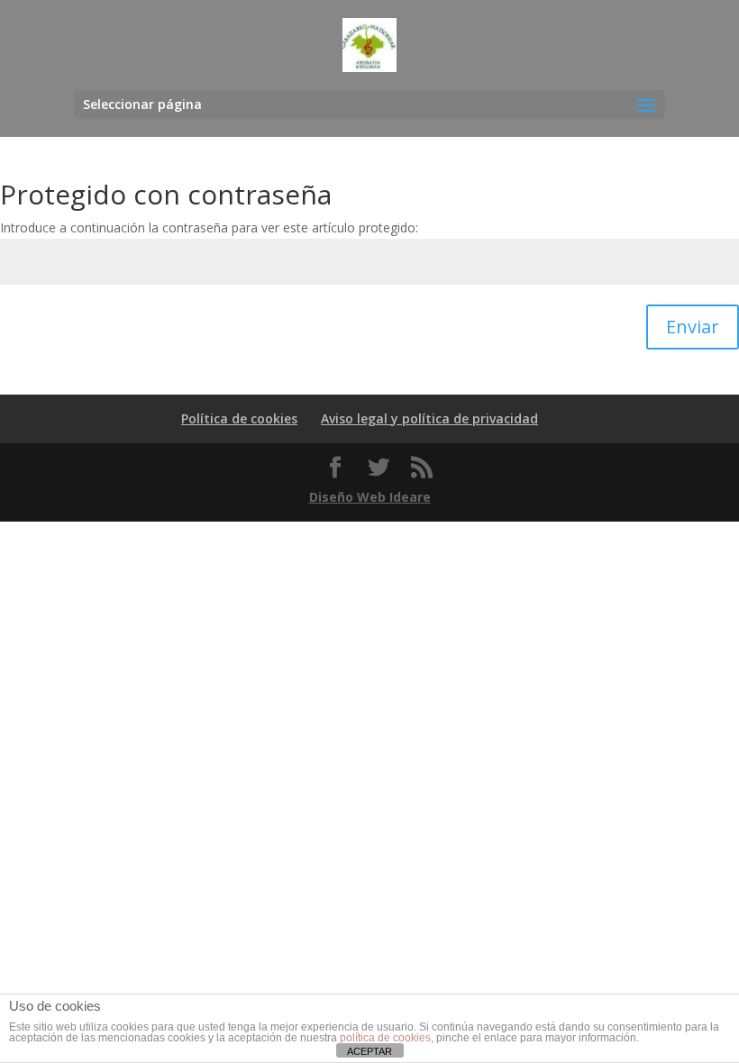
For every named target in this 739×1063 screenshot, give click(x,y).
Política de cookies (239, 418)
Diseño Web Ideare (370, 496)
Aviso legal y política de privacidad (429, 418)
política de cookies (385, 1037)
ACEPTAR (369, 1051)
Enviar (692, 326)
